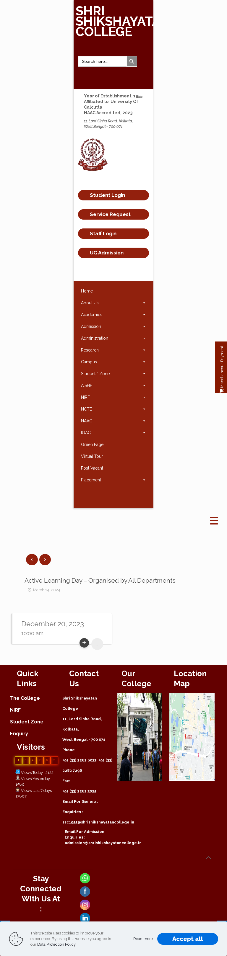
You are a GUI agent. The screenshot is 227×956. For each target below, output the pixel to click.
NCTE (86, 409)
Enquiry (19, 733)
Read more (143, 939)
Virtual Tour (92, 456)
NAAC (86, 421)
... (97, 644)
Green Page (92, 444)
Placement (91, 480)
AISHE (86, 385)
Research (90, 350)
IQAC (86, 432)
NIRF (85, 397)
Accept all (187, 938)
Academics (91, 314)
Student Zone (26, 722)
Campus (89, 361)
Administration (94, 338)
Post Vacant (92, 468)
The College (25, 698)
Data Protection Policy (56, 944)
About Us (90, 302)
